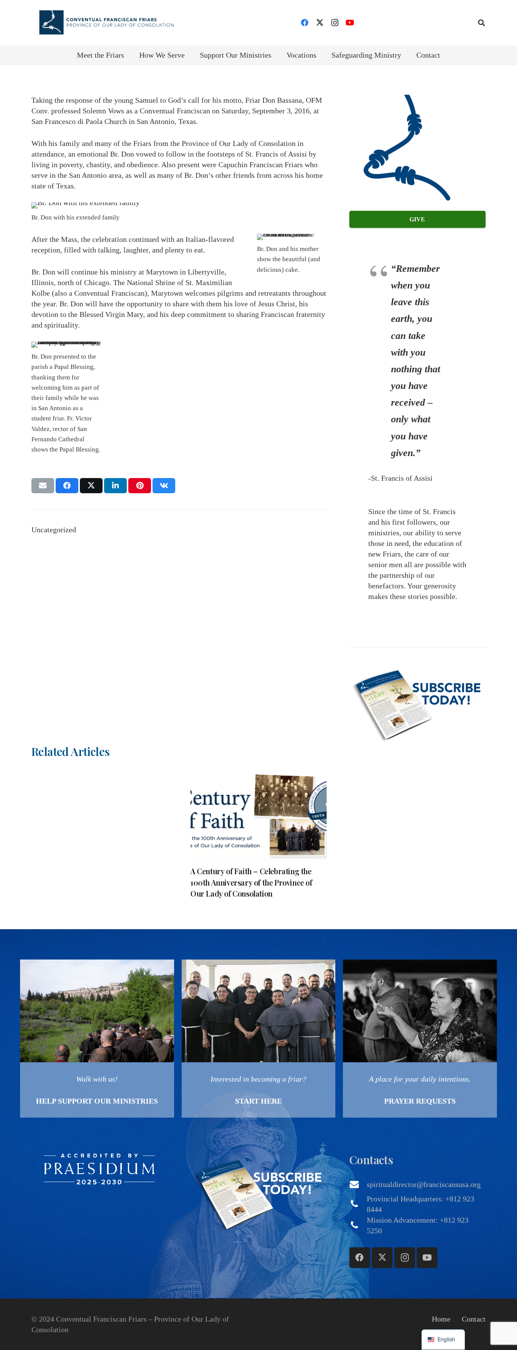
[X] (319, 22)
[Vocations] (258, 1039)
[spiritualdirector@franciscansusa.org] (358, 1184)
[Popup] (417, 702)
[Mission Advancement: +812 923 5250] (358, 1225)
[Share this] (67, 485)
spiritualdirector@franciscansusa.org (424, 1184)
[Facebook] (304, 22)
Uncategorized (53, 529)
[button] (481, 22)
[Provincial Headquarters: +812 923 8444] (358, 1204)
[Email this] (42, 485)
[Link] (97, 1039)
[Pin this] (139, 485)
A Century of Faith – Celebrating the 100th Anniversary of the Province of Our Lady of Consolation (251, 882)
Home (441, 1319)
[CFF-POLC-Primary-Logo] (106, 23)
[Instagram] (335, 22)
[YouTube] (350, 22)
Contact (474, 1319)
